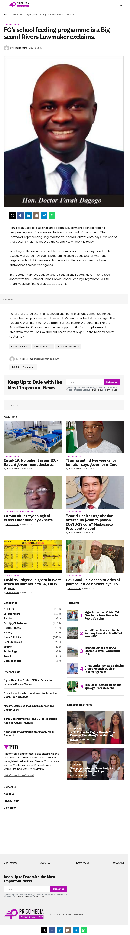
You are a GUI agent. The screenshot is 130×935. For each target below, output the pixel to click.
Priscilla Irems (76, 775)
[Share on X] (12, 215)
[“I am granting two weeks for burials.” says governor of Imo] (95, 437)
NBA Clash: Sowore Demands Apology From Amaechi (102, 686)
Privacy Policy (96, 390)
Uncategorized (12, 661)
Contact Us (10, 786)
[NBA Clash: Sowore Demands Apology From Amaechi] (72, 686)
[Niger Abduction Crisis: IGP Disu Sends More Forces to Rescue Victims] (72, 615)
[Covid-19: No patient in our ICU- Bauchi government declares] (33, 437)
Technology (10, 651)
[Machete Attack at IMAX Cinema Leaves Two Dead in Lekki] (72, 651)
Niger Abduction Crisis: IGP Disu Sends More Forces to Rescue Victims (101, 615)
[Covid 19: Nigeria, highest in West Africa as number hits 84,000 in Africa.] (33, 556)
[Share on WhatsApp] (52, 215)
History (8, 632)
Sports (8, 646)
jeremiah (74, 739)
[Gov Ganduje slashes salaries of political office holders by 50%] (95, 556)
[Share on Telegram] (44, 215)
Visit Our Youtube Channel (19, 775)
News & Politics (12, 24)
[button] (6, 5)
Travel (7, 656)
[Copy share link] (36, 215)
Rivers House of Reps (43, 346)
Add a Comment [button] (25, 367)
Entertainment (12, 614)
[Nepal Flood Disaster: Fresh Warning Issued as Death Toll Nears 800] (72, 633)
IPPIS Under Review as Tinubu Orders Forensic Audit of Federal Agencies (104, 669)
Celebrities (10, 609)
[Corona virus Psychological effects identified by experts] (33, 492)
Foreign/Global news (15, 623)
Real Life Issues (13, 642)
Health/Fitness (11, 512)
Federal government (20, 346)
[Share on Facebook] (20, 215)
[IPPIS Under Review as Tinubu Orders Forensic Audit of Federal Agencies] (72, 668)
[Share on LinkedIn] (28, 215)
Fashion (8, 618)
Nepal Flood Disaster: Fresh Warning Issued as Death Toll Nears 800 (103, 633)
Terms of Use (111, 390)
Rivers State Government (68, 346)
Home (6, 14)
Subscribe (111, 381)
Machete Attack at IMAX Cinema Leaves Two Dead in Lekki (102, 651)
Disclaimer (10, 807)
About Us (9, 793)
